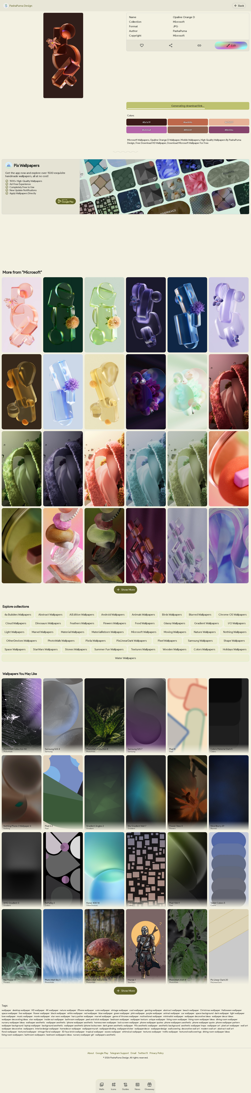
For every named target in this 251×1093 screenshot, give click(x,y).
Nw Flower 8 (9, 980)
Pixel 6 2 (49, 826)
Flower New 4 (176, 826)
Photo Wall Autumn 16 (96, 980)
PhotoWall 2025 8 (177, 980)
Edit (233, 45)
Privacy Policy (157, 1053)
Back (241, 5)
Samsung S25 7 (135, 749)
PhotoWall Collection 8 (97, 749)
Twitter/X (143, 1053)
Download (190, 105)
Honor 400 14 (93, 903)
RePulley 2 (50, 903)
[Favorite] (141, 45)
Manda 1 (132, 980)
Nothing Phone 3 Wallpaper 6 (17, 826)
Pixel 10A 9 (174, 903)
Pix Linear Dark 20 (219, 980)
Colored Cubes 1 (135, 903)
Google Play (102, 1053)
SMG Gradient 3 (11, 903)
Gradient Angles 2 (95, 826)
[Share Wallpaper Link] (170, 45)
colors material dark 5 (221, 749)
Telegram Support (119, 1053)
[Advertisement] (187, 77)
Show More (128, 589)
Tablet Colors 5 (218, 903)
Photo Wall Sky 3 (52, 980)
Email (133, 1053)
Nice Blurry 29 (217, 826)
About (90, 1053)
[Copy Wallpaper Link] (199, 45)
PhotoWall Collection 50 (15, 749)
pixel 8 (172, 749)
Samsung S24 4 (52, 749)
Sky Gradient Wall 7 (137, 826)
